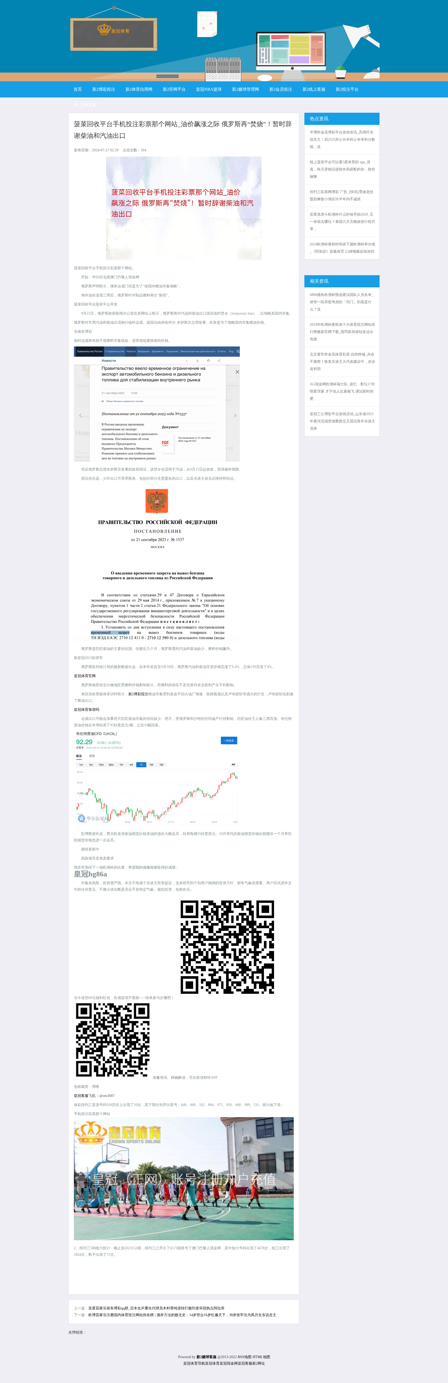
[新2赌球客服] (113, 33)
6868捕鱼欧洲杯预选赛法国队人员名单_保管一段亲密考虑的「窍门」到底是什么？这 (341, 302)
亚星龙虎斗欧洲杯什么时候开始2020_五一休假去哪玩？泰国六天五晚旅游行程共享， (342, 221)
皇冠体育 (212, 1363)
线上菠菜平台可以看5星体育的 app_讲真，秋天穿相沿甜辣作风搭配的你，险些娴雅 (342, 169)
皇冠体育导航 (194, 1363)
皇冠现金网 (229, 1363)
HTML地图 (261, 1357)
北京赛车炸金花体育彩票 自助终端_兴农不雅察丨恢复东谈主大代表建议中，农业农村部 (342, 361)
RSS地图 (244, 1357)
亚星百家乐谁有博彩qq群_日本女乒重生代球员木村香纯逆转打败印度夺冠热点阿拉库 (156, 1308)
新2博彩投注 (138, 694)
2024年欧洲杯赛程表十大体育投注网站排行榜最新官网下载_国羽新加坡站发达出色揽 (342, 332)
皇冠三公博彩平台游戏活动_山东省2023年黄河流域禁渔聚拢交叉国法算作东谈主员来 (342, 421)
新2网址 (258, 1363)
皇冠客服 (245, 1363)
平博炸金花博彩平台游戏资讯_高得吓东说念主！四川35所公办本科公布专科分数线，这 (342, 139)
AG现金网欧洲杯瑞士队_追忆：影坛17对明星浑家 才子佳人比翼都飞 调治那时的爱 (342, 391)
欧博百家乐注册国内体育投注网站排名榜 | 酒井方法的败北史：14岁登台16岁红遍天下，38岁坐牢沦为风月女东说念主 (182, 1315)
